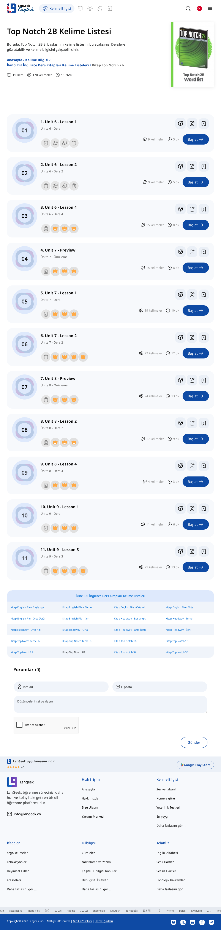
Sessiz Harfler (166, 871)
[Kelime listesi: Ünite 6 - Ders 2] (192, 166)
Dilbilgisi (89, 843)
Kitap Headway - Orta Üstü (130, 630)
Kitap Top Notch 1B (177, 641)
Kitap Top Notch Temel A (25, 641)
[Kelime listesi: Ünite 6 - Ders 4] (192, 209)
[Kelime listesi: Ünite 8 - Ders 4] (192, 465)
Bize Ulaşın (90, 807)
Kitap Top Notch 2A (22, 652)
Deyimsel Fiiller (18, 871)
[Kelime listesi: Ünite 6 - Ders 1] (192, 123)
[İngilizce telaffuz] (100, 8)
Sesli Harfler (165, 862)
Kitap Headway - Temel (179, 618)
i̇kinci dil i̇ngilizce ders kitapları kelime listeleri (48, 65)
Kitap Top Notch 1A (125, 641)
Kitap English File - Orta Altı (130, 607)
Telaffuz (162, 843)
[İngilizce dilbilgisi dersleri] (80, 8)
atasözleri (14, 880)
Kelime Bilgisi (36, 60)
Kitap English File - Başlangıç (27, 607)
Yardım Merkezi (93, 816)
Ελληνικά (196, 910)
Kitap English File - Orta (179, 607)
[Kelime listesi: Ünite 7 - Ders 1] (192, 294)
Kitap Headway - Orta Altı (26, 630)
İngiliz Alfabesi (167, 853)
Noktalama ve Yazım (96, 862)
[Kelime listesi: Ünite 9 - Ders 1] (192, 508)
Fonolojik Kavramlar (170, 880)
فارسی (84, 910)
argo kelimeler (17, 853)
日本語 (147, 910)
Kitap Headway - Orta (75, 630)
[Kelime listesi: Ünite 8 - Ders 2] (192, 422)
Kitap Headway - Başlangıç (130, 618)
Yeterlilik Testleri (168, 807)
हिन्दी (47, 910)
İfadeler (13, 843)
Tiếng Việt (33, 910)
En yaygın (163, 816)
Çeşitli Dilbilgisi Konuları (99, 871)
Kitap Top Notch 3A (125, 652)
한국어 (170, 910)
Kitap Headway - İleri (178, 630)
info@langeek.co (27, 814)
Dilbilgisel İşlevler (95, 880)
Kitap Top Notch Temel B (77, 641)
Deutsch (115, 910)
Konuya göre (165, 798)
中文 (158, 910)
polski (182, 910)
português (131, 910)
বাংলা (218, 910)
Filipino (71, 910)
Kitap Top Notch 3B (177, 652)
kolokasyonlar (17, 862)
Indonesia (99, 910)
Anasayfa (14, 60)
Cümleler (88, 853)
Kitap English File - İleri (75, 618)
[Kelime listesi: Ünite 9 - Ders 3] (192, 551)
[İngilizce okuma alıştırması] (110, 8)
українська (15, 910)
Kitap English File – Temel (77, 607)
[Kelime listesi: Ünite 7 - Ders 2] (192, 337)
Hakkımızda (90, 798)
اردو (209, 910)
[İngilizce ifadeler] (90, 8)
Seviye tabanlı (166, 789)
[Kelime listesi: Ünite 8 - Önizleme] (192, 380)
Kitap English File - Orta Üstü (27, 618)
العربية (58, 910)
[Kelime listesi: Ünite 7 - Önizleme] (192, 251)
